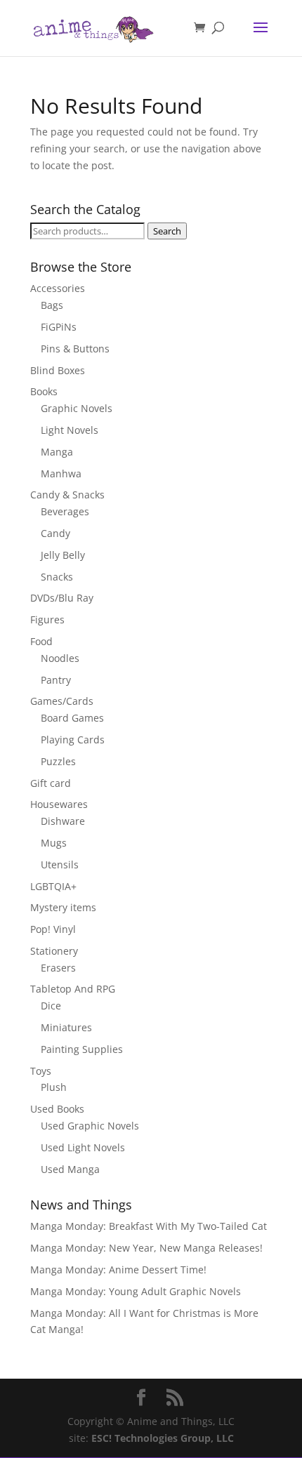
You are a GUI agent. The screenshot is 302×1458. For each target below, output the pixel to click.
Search (167, 231)
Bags (52, 305)
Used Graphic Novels (90, 1125)
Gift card (50, 783)
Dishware (63, 821)
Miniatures (66, 1027)
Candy (55, 533)
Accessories (57, 288)
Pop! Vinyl (53, 929)
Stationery (54, 950)
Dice (51, 1005)
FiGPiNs (59, 326)
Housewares (59, 804)
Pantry (56, 680)
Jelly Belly (63, 555)
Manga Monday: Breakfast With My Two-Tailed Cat (148, 1226)
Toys (40, 1071)
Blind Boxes (57, 370)
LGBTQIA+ (53, 886)
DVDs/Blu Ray (61, 597)
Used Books (57, 1108)
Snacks (57, 576)
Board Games (72, 717)
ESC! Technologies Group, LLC (162, 1438)
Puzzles (58, 761)
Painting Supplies (82, 1049)
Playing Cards (73, 739)
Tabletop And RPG (72, 988)
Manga (57, 451)
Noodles (60, 658)
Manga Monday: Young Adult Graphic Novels (135, 1291)
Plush (54, 1087)
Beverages (65, 511)
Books (44, 391)
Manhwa (61, 473)
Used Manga (70, 1169)
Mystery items (63, 907)
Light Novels (69, 430)
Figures (47, 619)
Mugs (54, 842)
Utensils (60, 864)
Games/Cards (61, 701)
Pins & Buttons (75, 348)
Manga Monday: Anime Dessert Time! (118, 1269)
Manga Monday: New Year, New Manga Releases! (146, 1247)
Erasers (58, 967)
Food (41, 641)
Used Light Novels (83, 1147)
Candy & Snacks (67, 494)
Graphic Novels (76, 408)
